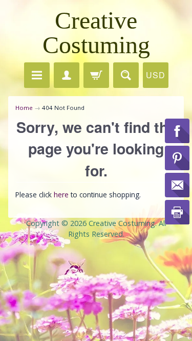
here (61, 194)
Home (24, 107)
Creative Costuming (96, 32)
